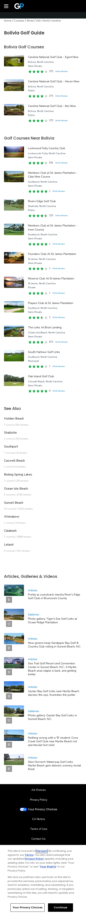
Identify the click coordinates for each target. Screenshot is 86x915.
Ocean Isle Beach (16, 488)
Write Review (61, 71)
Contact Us (38, 839)
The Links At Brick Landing (45, 327)
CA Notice (38, 819)
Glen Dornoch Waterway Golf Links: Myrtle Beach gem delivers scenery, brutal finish (54, 765)
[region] (43, 880)
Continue (60, 907)
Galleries (33, 614)
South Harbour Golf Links (44, 352)
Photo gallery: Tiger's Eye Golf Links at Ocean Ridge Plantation (52, 620)
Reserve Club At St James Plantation (51, 278)
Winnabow (11, 516)
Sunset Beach (13, 502)
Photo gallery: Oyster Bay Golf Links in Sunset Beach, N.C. (52, 717)
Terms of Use (38, 829)
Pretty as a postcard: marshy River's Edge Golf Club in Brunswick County (54, 596)
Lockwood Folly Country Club (46, 148)
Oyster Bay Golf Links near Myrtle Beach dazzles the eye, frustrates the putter (53, 693)
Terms (29, 855)
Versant (41, 851)
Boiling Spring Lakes (18, 474)
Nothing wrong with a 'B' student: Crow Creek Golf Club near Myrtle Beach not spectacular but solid (53, 741)
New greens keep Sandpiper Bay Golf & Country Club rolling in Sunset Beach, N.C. (54, 644)
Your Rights (48, 866)
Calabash (10, 530)
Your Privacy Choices (42, 809)
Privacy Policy (38, 800)
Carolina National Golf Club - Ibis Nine (52, 106)
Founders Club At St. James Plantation (52, 254)
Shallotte (10, 432)
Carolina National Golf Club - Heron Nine (53, 81)
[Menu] (6, 6)
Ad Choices (38, 790)
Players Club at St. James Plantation (50, 303)
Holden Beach (14, 418)
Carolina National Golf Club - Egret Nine (53, 57)
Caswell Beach (14, 460)
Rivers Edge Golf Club (42, 201)
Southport (11, 446)
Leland (8, 544)
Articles (32, 590)
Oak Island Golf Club (41, 376)
